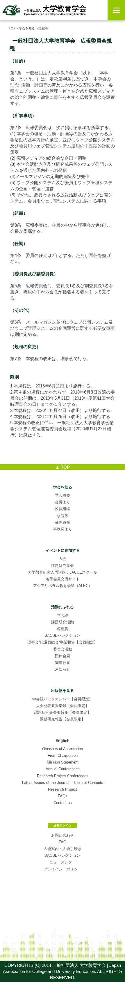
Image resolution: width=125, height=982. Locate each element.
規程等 (62, 516)
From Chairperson (63, 755)
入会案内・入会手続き (62, 849)
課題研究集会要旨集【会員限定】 (62, 712)
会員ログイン (62, 825)
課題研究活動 (62, 622)
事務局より (62, 529)
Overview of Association (62, 749)
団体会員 (62, 656)
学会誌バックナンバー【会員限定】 (62, 699)
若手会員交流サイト (63, 579)
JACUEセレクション (62, 635)
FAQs (62, 796)
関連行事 (62, 662)
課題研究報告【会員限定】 (62, 719)
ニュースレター (62, 862)
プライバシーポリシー (62, 869)
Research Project (62, 789)
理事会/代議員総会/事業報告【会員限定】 (62, 642)
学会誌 (62, 615)
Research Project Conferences (62, 776)
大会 (62, 558)
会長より (62, 502)
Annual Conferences (63, 769)
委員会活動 (62, 649)
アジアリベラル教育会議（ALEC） (62, 585)
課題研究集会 (62, 565)
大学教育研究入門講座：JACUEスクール (62, 572)
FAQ (62, 842)
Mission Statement (62, 762)
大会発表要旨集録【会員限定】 (62, 706)
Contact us (62, 803)
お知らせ (62, 669)
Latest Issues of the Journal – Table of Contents (62, 782)
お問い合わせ (62, 835)
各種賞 (62, 629)
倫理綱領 (62, 522)
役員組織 (62, 509)
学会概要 (62, 495)
